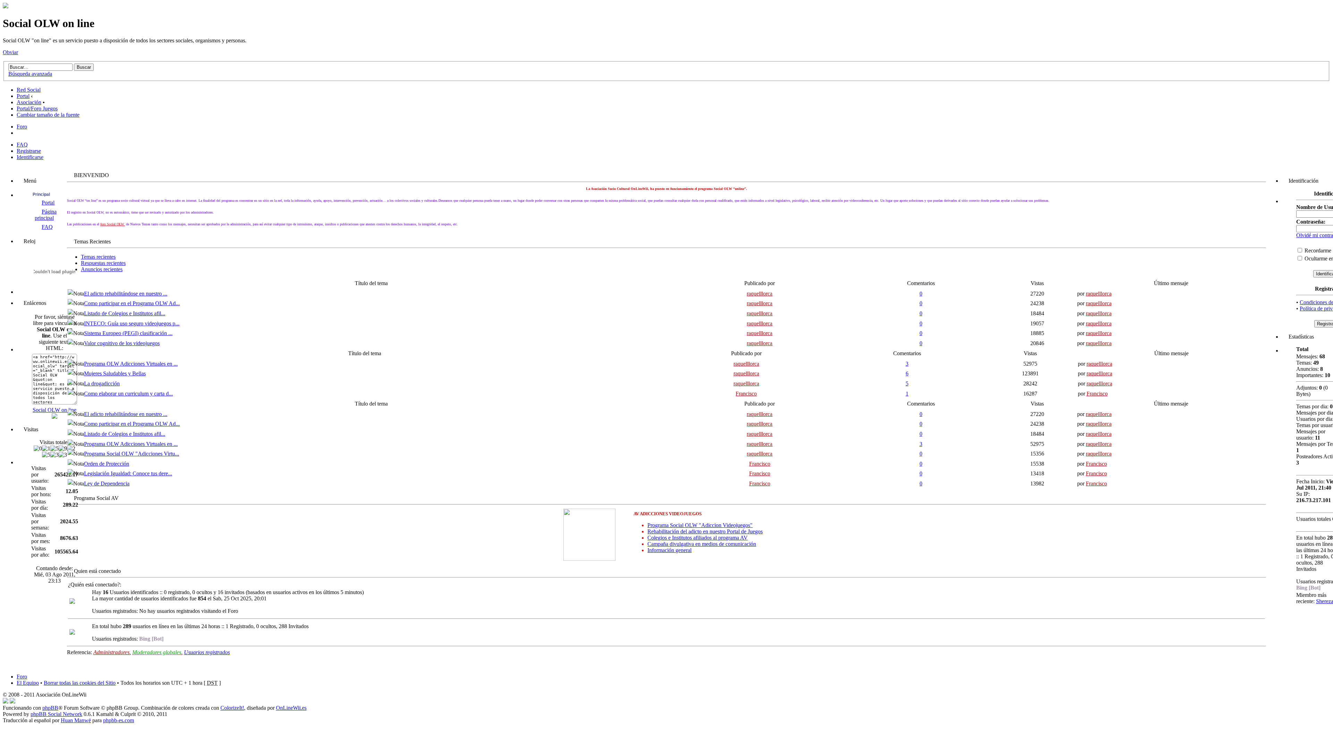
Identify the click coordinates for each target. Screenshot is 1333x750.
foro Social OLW (112, 224)
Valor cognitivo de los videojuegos (122, 343)
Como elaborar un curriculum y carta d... (128, 394)
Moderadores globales (156, 652)
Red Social (29, 90)
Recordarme (1317, 250)
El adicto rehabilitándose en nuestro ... (125, 294)
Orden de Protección (106, 464)
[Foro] (5, 6)
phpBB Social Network (56, 714)
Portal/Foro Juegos (37, 108)
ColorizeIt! (232, 708)
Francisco (746, 394)
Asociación (29, 102)
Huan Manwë (76, 720)
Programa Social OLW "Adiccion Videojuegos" (700, 525)
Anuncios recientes (102, 269)
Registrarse (29, 151)
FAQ (22, 145)
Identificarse (30, 157)
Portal (23, 96)
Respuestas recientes (103, 263)
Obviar (10, 52)
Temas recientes (98, 257)
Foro (22, 127)
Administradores (111, 652)
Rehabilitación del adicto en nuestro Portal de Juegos (705, 531)
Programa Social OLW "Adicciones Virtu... (131, 454)
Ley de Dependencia (106, 483)
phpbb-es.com (118, 720)
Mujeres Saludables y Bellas (115, 373)
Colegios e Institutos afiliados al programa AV (697, 538)
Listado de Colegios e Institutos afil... (124, 313)
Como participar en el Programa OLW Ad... (132, 303)
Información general (669, 550)
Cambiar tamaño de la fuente (48, 115)
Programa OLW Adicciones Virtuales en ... (131, 364)
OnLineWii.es (291, 708)
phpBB (50, 708)
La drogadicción (102, 383)
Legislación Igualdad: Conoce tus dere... (128, 473)
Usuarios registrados (207, 652)
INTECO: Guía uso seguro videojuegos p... (131, 323)
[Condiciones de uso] (5, 702)
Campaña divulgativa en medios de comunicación (701, 544)
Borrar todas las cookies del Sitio (80, 683)
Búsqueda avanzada (30, 74)
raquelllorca (759, 294)
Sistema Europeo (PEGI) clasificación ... (128, 333)
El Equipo (28, 683)
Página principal (46, 215)
